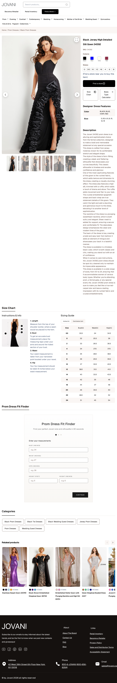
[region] (30, 666)
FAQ (64, 642)
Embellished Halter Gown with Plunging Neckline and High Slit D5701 (67, 596)
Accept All (45, 673)
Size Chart (88, 93)
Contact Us (67, 638)
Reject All (30, 673)
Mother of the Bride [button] (74, 19)
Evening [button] (13, 19)
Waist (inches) (35, 456)
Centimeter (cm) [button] (78, 321)
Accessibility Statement (100, 652)
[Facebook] (9, 649)
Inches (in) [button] (66, 321)
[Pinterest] (14, 649)
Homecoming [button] (59, 19)
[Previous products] (107, 542)
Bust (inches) (34, 445)
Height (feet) (34, 476)
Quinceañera (105, 19)
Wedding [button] (46, 19)
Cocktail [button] (22, 19)
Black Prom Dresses (28, 30)
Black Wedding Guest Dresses (61, 521)
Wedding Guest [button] (91, 19)
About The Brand (70, 633)
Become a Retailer (97, 638)
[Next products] (113, 542)
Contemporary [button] (34, 19)
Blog (64, 647)
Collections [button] (24, 24)
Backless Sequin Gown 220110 (14, 593)
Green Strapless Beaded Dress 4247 (94, 594)
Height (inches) (65, 476)
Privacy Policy (96, 643)
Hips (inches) (34, 466)
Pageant (15, 24)
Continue (80, 495)
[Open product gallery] (76, 39)
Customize (15, 673)
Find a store (98, 83)
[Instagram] (25, 649)
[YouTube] (3, 649)
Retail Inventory (96, 634)
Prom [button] (4, 19)
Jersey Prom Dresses (88, 521)
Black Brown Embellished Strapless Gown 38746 (39, 594)
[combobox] (46, 4)
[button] (5, 94)
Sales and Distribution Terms (102, 647)
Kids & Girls (6, 24)
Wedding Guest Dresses (32, 528)
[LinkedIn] (20, 649)
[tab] (58, 308)
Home (4, 30)
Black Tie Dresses (34, 521)
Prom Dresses (13, 30)
